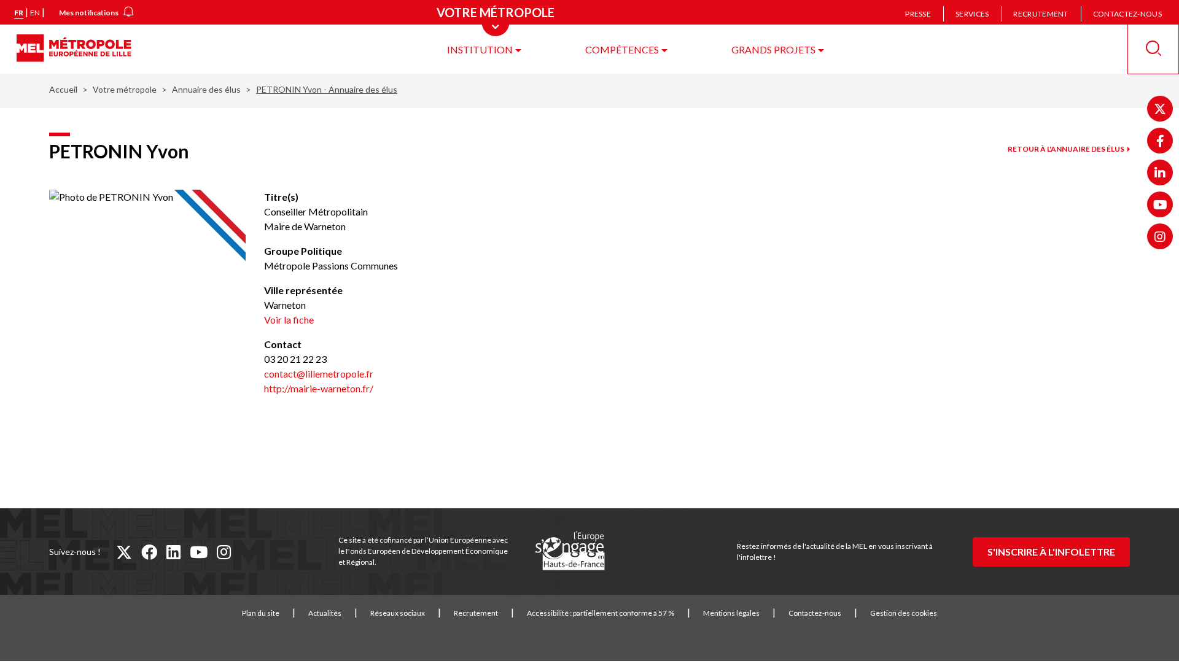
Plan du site (260, 613)
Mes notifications (89, 12)
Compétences (622, 49)
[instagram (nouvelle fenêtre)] (224, 552)
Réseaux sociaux (397, 613)
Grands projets (773, 49)
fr (18, 12)
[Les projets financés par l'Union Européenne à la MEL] (570, 551)
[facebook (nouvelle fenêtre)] (149, 552)
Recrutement (1040, 13)
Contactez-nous (1127, 13)
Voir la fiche (289, 319)
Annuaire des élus (206, 89)
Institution (480, 49)
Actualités (324, 613)
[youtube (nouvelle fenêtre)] (199, 552)
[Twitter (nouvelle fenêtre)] (1160, 109)
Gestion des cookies (903, 613)
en (35, 12)
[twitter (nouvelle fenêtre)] (124, 552)
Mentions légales (731, 613)
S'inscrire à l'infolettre (1051, 551)
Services (972, 13)
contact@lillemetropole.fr (318, 373)
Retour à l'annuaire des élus (1066, 148)
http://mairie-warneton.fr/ (318, 388)
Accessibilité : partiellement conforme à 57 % (600, 613)
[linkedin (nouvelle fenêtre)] (173, 552)
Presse (918, 13)
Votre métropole (125, 89)
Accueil (63, 89)
